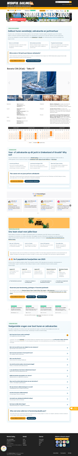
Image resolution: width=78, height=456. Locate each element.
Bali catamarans (51, 290)
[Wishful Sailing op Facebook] (57, 442)
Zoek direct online (31, 296)
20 (11, 136)
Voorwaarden (63, 453)
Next (68, 83)
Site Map (69, 453)
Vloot (47, 10)
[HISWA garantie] (62, 11)
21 (35, 136)
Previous (9, 83)
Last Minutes (41, 440)
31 (20, 138)
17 (20, 135)
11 (22, 133)
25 (22, 136)
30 (18, 138)
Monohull (21, 108)
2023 (20, 106)
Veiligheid (42, 104)
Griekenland (34, 37)
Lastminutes (25, 8)
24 (20, 136)
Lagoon (44, 290)
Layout (8, 108)
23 (18, 136)
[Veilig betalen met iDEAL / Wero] (65, 11)
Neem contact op (31, 418)
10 (20, 133)
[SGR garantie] (57, 11)
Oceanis (35, 290)
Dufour (38, 290)
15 (16, 135)
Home (7, 8)
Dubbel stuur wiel (22, 120)
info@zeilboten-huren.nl (11, 440)
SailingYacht (20, 104)
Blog (32, 8)
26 (9, 138)
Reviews (24, 443)
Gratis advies (42, 10)
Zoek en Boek (12, 8)
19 (9, 136)
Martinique (54, 159)
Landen (17, 8)
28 (35, 138)
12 (9, 135)
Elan (41, 290)
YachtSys (19, 454)
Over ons (24, 440)
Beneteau (24, 290)
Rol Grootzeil (21, 118)
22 (16, 136)
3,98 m (20, 112)
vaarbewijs (21, 339)
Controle (8, 120)
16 (18, 135)
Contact (51, 10)
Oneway (40, 442)
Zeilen (8, 117)
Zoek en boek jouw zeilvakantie (33, 60)
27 (11, 138)
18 (22, 135)
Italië (37, 159)
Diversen (41, 114)
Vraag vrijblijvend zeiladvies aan (17, 60)
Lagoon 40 (36, 269)
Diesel (20, 123)
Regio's (20, 8)
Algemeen (9, 104)
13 (11, 135)
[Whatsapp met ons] (67, 442)
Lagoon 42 (12, 269)
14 (35, 135)
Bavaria (21, 105)
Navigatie (42, 108)
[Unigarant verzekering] (60, 445)
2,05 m (20, 113)
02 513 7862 (19, 10)
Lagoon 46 (24, 269)
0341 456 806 (11, 10)
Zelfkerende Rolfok (21, 117)
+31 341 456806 (68, 4)
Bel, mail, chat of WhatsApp (17, 181)
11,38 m (23, 111)
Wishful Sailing (34, 157)
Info (30, 8)
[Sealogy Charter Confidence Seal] (57, 445)
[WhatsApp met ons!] (68, 11)
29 (16, 138)
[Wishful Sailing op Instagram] (64, 442)
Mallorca (48, 159)
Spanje (40, 159)
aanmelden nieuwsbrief (62, 439)
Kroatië (40, 37)
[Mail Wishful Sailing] (14, 12)
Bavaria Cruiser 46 (51, 269)
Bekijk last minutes (42, 296)
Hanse (31, 290)
